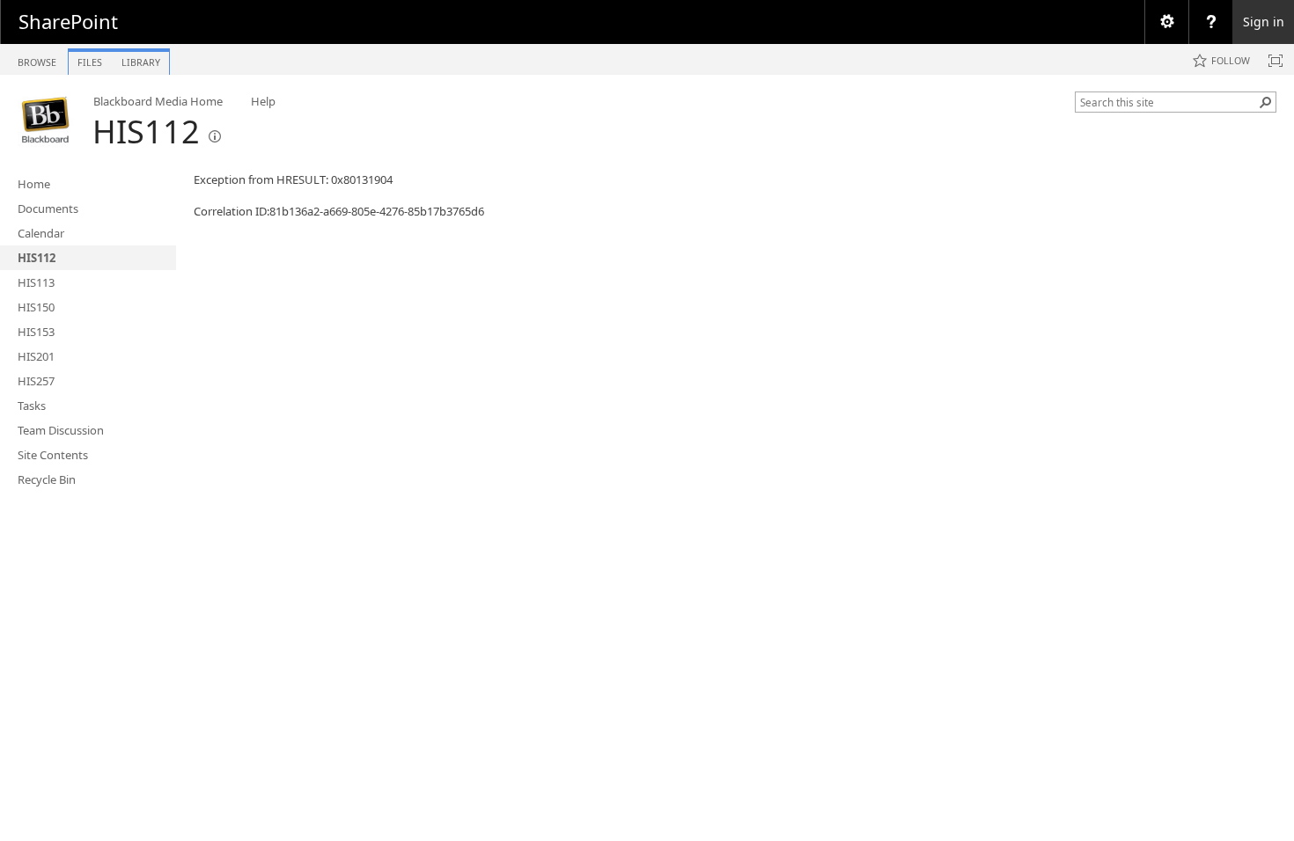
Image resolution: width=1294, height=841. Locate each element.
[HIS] (46, 119)
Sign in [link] (1263, 21)
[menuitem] (1166, 22)
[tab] (37, 58)
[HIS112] (215, 136)
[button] (1266, 102)
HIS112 (146, 131)
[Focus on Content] (1275, 61)
